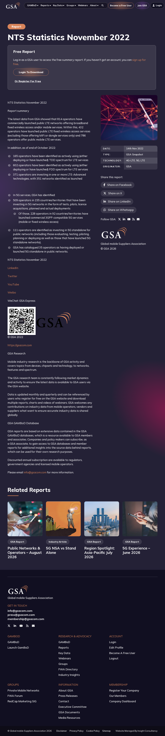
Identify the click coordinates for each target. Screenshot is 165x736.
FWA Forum (15, 695)
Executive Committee (72, 706)
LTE (143, 160)
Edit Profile (116, 647)
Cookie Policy (93, 731)
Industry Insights (69, 674)
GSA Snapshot (134, 154)
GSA (128, 166)
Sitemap (106, 731)
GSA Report (17, 541)
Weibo (12, 292)
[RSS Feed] (133, 219)
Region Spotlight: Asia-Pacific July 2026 (99, 552)
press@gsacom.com (21, 614)
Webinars (64, 658)
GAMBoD (13, 642)
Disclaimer (61, 731)
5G (137, 160)
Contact (63, 701)
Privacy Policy (76, 731)
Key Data (64, 653)
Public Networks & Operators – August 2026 (25, 552)
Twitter (12, 276)
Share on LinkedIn (119, 201)
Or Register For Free (28, 81)
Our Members (117, 695)
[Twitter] (119, 219)
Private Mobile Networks (23, 690)
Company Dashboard (122, 701)
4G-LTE (130, 160)
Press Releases (68, 695)
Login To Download (31, 72)
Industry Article (58, 541)
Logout (113, 658)
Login (112, 642)
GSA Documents (69, 712)
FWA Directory (68, 669)
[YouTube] (128, 219)
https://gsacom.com (20, 345)
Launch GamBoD (18, 647)
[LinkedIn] (124, 219)
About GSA (65, 690)
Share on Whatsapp (121, 210)
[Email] (138, 219)
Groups (63, 663)
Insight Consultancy (147, 731)
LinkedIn (13, 268)
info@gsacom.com (35, 472)
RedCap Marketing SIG (22, 701)
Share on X (115, 193)
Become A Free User (122, 653)
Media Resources (69, 717)
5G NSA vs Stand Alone (61, 550)
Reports (63, 647)
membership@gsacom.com (26, 619)
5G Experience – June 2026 (136, 550)
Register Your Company (124, 690)
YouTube (13, 284)
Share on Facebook (119, 185)
